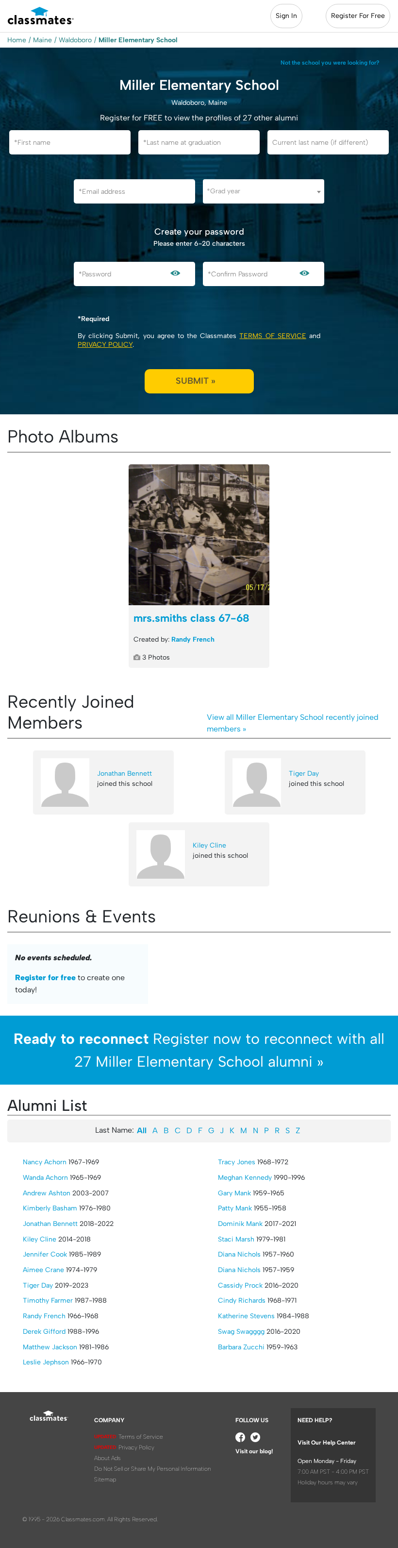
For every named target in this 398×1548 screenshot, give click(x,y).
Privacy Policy (105, 344)
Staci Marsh (236, 1239)
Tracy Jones (236, 1162)
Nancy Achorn (44, 1162)
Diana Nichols (239, 1254)
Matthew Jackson (50, 1347)
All (142, 1130)
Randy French (193, 639)
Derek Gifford (44, 1331)
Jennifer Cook (45, 1254)
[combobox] (263, 191)
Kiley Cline (209, 845)
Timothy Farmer (48, 1300)
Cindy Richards (241, 1300)
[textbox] (263, 191)
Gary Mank (234, 1193)
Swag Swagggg (241, 1331)
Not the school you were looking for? (330, 62)
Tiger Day (304, 773)
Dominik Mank (240, 1224)
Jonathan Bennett (124, 773)
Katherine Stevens (246, 1316)
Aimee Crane (43, 1270)
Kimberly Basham (50, 1208)
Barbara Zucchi (241, 1347)
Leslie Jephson (46, 1362)
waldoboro (75, 40)
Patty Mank (235, 1208)
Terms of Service (272, 336)
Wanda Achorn (45, 1178)
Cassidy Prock (240, 1285)
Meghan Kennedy (245, 1178)
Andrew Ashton (46, 1193)
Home (16, 40)
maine (42, 40)
